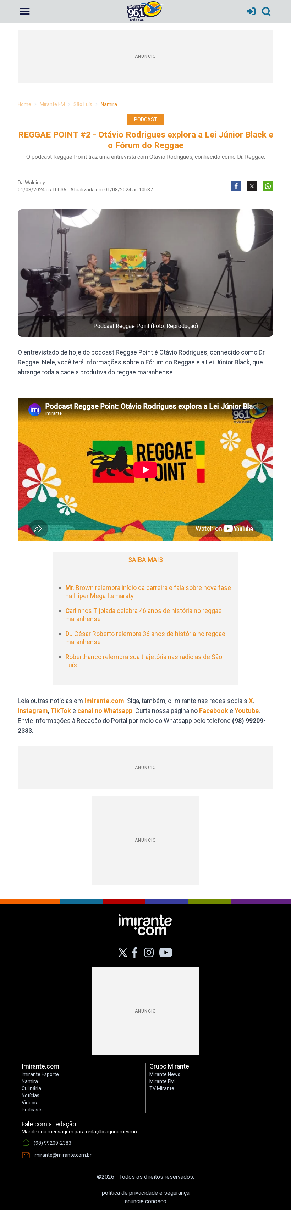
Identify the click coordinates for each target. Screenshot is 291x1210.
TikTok (60, 710)
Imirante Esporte (40, 1074)
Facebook (213, 710)
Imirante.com (104, 700)
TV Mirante (161, 1088)
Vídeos (29, 1102)
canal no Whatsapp (104, 710)
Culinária (31, 1088)
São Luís (82, 104)
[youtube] (166, 953)
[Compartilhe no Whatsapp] (268, 186)
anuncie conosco (145, 1201)
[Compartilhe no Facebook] (236, 186)
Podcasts (32, 1110)
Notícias (30, 1095)
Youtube (247, 710)
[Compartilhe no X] (252, 186)
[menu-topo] (25, 11)
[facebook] (134, 953)
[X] (123, 952)
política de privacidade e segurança (146, 1192)
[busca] (266, 11)
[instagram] (149, 953)
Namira (109, 104)
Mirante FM (52, 104)
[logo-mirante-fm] (145, 11)
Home (24, 104)
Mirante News (164, 1074)
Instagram (33, 710)
